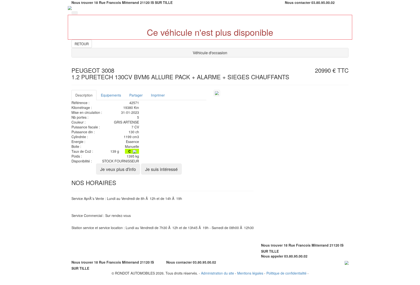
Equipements (111, 95)
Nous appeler (272, 256)
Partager (136, 95)
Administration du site (217, 273)
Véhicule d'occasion (210, 52)
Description (84, 95)
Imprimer (158, 95)
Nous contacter (297, 2)
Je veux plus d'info (118, 169)
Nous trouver (82, 2)
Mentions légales (250, 273)
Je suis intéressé (161, 169)
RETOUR (82, 43)
